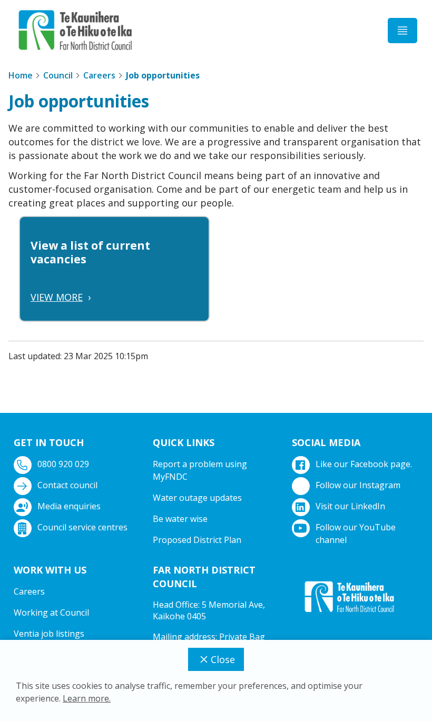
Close (223, 659)
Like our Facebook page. (364, 464)
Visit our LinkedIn (350, 506)
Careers (99, 75)
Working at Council (51, 612)
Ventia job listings (49, 633)
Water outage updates (197, 497)
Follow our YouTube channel (356, 533)
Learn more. (87, 698)
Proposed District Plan (197, 540)
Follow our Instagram (358, 485)
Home (20, 75)
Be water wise (180, 519)
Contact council (67, 485)
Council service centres (82, 527)
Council (58, 75)
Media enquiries (69, 506)
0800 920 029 (63, 464)
